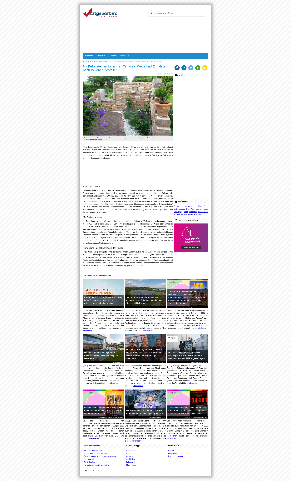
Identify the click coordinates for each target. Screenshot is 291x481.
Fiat (187, 209)
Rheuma (197, 214)
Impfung (177, 214)
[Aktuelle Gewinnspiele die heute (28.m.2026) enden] (191, 251)
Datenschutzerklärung (177, 456)
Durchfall (129, 453)
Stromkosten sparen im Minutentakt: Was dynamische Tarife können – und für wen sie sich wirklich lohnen (145, 300)
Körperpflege (203, 206)
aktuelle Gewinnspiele (93, 450)
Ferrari (176, 206)
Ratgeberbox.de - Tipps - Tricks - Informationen (100, 12)
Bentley (190, 214)
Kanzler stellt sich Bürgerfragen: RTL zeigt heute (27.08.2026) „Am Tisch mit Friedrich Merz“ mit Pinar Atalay (103, 300)
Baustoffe (193, 212)
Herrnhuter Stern (91, 459)
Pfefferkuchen (89, 462)
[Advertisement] (145, 35)
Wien (186, 212)
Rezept (184, 214)
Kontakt (112, 56)
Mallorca (188, 206)
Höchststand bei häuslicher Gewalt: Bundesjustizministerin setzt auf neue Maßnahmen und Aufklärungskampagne (186, 355)
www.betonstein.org (136, 210)
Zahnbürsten (203, 212)
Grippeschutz (131, 456)
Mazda (205, 209)
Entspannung (179, 209)
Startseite (89, 56)
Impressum (124, 56)
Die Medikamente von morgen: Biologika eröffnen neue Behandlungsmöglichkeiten (145, 412)
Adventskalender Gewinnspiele (96, 465)
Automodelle (196, 209)
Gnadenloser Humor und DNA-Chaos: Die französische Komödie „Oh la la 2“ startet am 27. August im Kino (103, 411)
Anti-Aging (178, 212)
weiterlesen (87, 330)
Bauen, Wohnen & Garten (102, 61)
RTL (122, 307)
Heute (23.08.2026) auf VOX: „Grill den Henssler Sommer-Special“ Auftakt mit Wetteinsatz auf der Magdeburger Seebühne (144, 354)
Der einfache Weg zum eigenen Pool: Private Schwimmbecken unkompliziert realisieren (101, 355)
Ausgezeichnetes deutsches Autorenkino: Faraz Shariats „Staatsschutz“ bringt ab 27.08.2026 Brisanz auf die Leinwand (187, 411)
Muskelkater (131, 465)
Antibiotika (130, 459)
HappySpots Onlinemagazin (95, 453)
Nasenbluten (131, 450)
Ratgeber (101, 56)
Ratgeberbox (88, 61)
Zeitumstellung (132, 462)
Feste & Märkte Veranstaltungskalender (100, 456)
